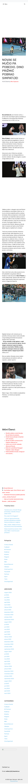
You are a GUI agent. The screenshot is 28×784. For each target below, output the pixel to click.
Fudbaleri (7, 547)
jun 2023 (6, 686)
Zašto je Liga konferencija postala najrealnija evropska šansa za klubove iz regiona (12, 520)
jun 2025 (6, 627)
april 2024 (7, 661)
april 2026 (7, 602)
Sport (5, 576)
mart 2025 (7, 634)
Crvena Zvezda (8, 544)
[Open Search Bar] (25, 4)
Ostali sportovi (8, 569)
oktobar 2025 (8, 617)
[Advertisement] (14, 23)
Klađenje (6, 552)
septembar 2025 (9, 619)
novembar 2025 (8, 614)
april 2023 (7, 691)
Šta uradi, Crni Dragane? (11, 516)
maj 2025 (7, 629)
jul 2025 (6, 624)
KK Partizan (7, 549)
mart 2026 (7, 605)
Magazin (6, 557)
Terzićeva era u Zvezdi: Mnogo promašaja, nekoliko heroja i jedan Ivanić (12, 511)
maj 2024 (7, 659)
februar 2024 (8, 666)
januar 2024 (7, 668)
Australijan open (8, 490)
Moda (5, 559)
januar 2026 (7, 609)
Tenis (5, 579)
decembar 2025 (8, 612)
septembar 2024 (9, 649)
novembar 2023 (8, 673)
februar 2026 (8, 607)
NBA (5, 562)
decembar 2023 (8, 671)
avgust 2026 (8, 592)
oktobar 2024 (8, 646)
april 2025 (7, 632)
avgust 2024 (8, 651)
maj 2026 (7, 600)
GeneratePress (14, 781)
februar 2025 (8, 636)
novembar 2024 (8, 644)
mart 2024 (7, 664)
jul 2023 (6, 683)
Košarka (6, 554)
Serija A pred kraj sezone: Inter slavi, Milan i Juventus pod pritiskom (13, 530)
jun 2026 (6, 597)
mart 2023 (7, 693)
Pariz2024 (7, 571)
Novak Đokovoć (8, 488)
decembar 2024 (8, 641)
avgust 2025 (8, 622)
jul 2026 (6, 595)
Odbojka (6, 566)
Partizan (6, 574)
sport (23, 490)
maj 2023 (7, 688)
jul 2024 (6, 654)
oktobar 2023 (8, 676)
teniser (8, 492)
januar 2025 (7, 639)
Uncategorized (8, 581)
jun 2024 (6, 656)
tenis (3, 492)
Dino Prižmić (17, 490)
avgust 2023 (8, 681)
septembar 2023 (9, 678)
